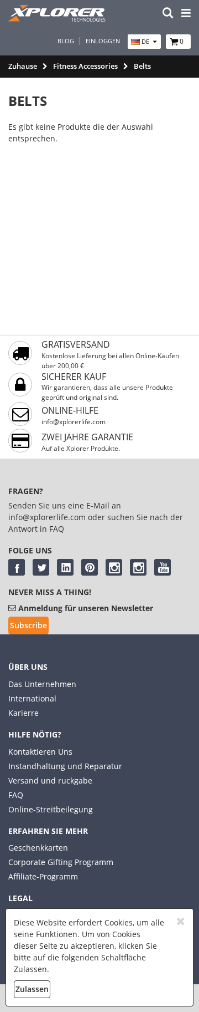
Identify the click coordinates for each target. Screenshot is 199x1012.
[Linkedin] (65, 567)
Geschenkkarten (38, 847)
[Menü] (186, 14)
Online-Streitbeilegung (50, 809)
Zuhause (22, 66)
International (32, 698)
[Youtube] (162, 567)
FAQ (15, 795)
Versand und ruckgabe (50, 780)
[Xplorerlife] (58, 18)
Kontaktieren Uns (40, 751)
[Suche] (168, 14)
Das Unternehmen (42, 684)
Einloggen (103, 41)
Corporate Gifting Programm (60, 862)
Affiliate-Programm (43, 876)
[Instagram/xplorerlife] (114, 567)
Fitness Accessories (85, 66)
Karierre (23, 713)
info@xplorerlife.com (73, 421)
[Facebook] (16, 567)
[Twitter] (41, 567)
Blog (65, 41)
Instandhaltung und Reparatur (65, 766)
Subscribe (28, 625)
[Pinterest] (89, 567)
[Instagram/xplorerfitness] (138, 567)
